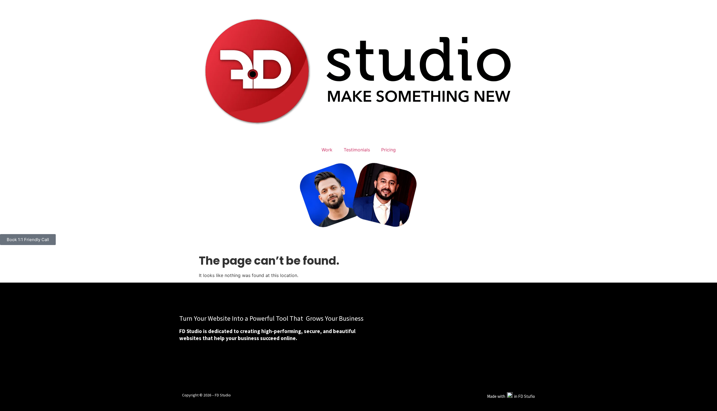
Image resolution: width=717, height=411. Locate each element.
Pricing (388, 150)
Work (327, 150)
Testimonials (357, 150)
